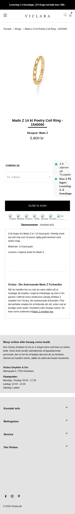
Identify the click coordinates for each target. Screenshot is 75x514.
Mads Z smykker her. (43, 311)
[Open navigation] (10, 15)
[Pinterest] (19, 497)
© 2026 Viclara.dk (12, 506)
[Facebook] (6, 497)
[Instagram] (12, 497)
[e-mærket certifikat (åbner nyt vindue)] (61, 217)
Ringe (18, 29)
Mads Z (43, 132)
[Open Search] (65, 14)
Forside (8, 29)
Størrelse (13, 165)
